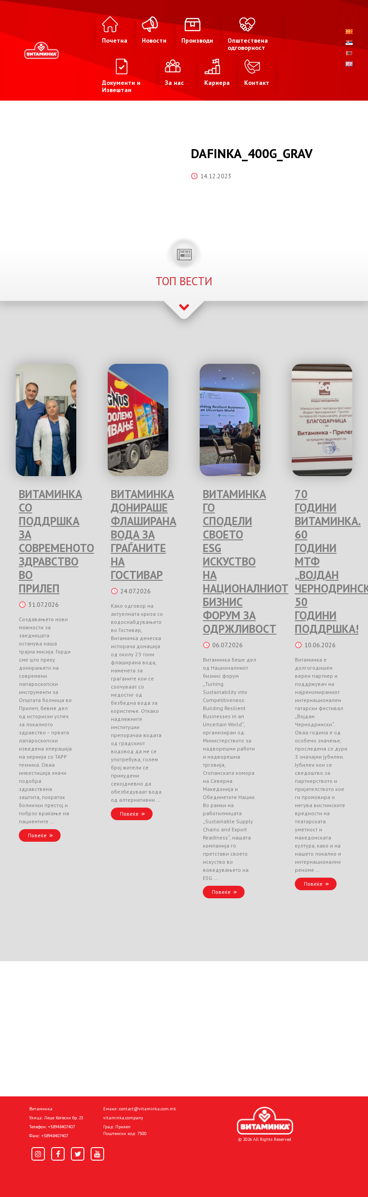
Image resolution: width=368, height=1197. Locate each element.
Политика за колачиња (148, 1175)
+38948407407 (61, 1127)
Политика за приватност (67, 1175)
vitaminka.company (123, 1118)
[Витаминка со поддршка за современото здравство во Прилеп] (46, 420)
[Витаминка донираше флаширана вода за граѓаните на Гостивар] (138, 420)
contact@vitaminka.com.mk (147, 1109)
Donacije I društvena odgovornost (242, 1175)
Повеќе (37, 835)
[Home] (265, 1120)
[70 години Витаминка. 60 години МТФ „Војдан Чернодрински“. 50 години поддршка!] (322, 420)
